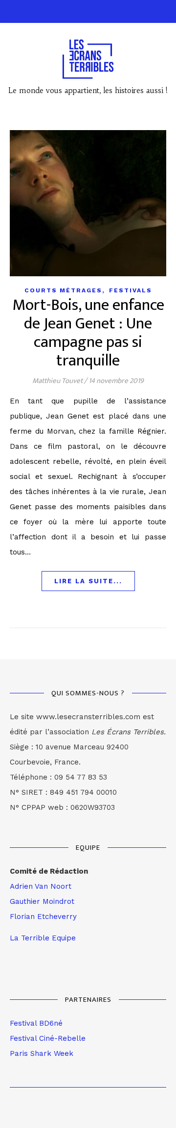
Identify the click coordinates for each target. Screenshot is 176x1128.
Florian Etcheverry (43, 916)
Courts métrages (63, 290)
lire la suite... (88, 581)
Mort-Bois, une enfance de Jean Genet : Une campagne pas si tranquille (88, 333)
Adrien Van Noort (40, 886)
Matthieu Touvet (57, 381)
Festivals (130, 290)
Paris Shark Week (41, 1053)
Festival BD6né (36, 1023)
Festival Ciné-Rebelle (48, 1038)
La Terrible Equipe (43, 938)
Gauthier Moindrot (42, 901)
